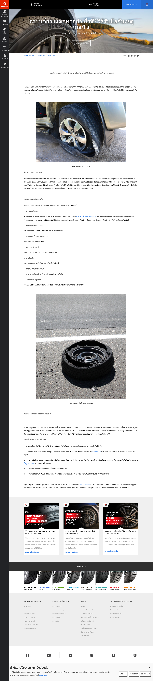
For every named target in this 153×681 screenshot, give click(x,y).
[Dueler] (102, 578)
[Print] (138, 55)
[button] (4, 13)
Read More (43, 675)
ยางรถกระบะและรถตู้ (29, 621)
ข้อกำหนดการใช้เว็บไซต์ (87, 632)
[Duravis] (131, 578)
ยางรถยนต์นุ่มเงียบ (57, 606)
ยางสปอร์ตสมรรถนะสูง (58, 610)
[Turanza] (45, 578)
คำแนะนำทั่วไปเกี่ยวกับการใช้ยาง (90, 617)
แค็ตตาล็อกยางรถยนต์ (30, 628)
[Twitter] (132, 55)
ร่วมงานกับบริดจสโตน (116, 613)
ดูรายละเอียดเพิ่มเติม (32, 552)
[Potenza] (31, 578)
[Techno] (74, 578)
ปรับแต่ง (122, 674)
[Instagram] (70, 655)
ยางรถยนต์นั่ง (27, 610)
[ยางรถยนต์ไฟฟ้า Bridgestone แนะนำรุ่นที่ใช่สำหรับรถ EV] (81, 516)
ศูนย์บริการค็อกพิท (115, 617)
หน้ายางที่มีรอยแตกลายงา (86, 217)
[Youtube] (49, 655)
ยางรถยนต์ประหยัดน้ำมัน (59, 613)
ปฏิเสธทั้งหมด (134, 674)
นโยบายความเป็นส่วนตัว (87, 621)
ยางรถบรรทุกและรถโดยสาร (31, 625)
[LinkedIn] (135, 655)
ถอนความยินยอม (85, 625)
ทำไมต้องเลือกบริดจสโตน (116, 606)
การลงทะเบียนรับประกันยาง (88, 610)
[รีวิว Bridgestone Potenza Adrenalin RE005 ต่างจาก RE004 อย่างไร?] (41, 516)
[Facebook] (129, 55)
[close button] (150, 667)
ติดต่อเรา (83, 606)
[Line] (113, 655)
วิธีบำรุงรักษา (84, 484)
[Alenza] (88, 578)
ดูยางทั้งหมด (27, 606)
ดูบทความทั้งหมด (81, 43)
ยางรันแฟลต (55, 621)
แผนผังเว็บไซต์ (85, 636)
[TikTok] (92, 655)
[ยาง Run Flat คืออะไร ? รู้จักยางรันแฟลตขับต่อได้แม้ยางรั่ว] (120, 516)
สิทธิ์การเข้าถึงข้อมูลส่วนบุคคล (89, 628)
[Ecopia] (59, 578)
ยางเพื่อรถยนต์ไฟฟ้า (29, 613)
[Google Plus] (135, 55)
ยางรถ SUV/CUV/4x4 (29, 617)
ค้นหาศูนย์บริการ (131, 4)
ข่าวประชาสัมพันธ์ (115, 610)
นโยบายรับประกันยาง (87, 613)
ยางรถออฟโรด (56, 617)
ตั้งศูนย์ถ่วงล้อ (29, 463)
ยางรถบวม (96, 451)
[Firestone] (117, 578)
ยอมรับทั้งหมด (145, 674)
